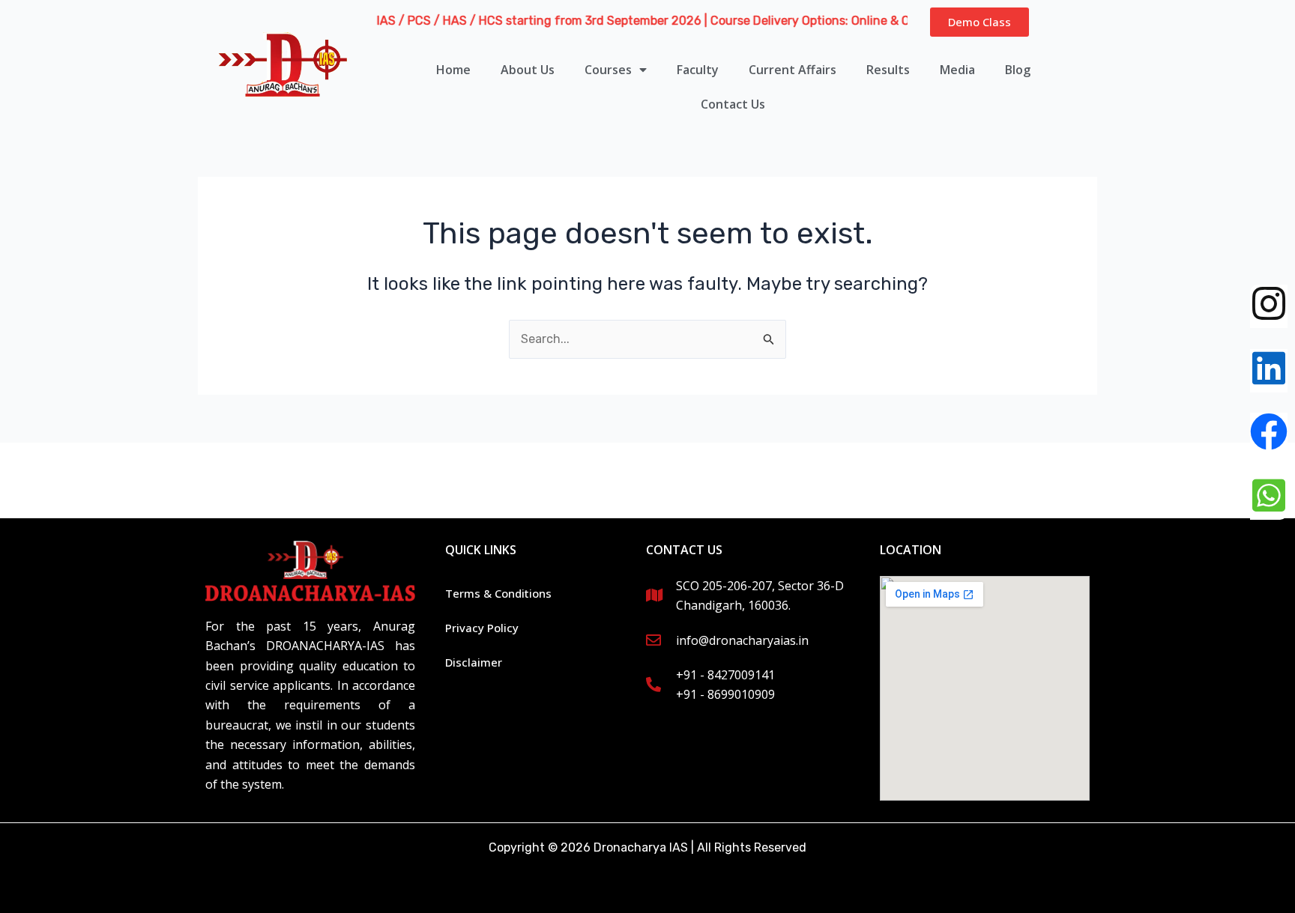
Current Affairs (792, 69)
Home (453, 69)
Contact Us (733, 104)
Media (957, 69)
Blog (1017, 69)
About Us (528, 69)
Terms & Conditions (498, 593)
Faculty (698, 69)
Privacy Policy (482, 627)
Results (888, 69)
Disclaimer (473, 662)
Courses (608, 69)
